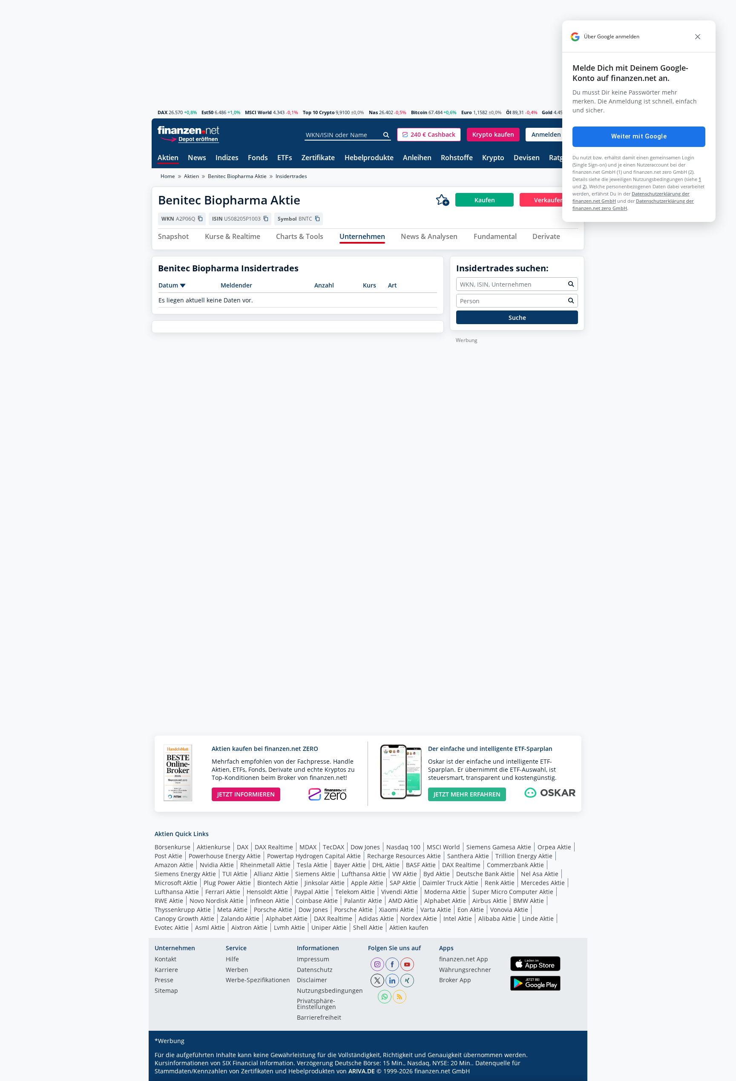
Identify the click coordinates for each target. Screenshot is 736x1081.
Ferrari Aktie (222, 892)
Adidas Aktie (376, 918)
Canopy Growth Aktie (184, 918)
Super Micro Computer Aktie (512, 892)
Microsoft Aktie (176, 883)
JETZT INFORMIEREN (246, 794)
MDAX (307, 847)
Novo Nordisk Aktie (217, 901)
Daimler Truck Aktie (450, 883)
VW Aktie (404, 874)
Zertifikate (318, 158)
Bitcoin (419, 112)
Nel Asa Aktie (539, 874)
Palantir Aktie (363, 901)
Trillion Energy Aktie (523, 856)
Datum (168, 285)
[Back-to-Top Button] (566, 1071)
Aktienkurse (213, 847)
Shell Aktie (368, 927)
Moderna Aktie (445, 892)
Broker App (455, 980)
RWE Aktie (169, 901)
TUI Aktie (234, 874)
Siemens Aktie (315, 874)
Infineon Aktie (269, 901)
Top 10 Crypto (319, 112)
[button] (429, 134)
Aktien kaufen (408, 927)
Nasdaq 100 (403, 847)
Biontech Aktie (277, 883)
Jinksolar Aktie (325, 883)
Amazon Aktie (174, 865)
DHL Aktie (386, 865)
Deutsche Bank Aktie (485, 874)
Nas (373, 112)
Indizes (227, 158)
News (197, 158)
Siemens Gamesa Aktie (498, 847)
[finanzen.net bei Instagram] (377, 964)
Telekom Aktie (355, 892)
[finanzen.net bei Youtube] (407, 964)
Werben (237, 970)
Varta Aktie (435, 910)
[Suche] (386, 135)
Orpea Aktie (554, 847)
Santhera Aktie (468, 856)
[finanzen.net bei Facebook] (392, 964)
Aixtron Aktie (249, 927)
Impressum (313, 959)
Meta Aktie (232, 910)
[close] (697, 36)
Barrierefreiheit (319, 1018)
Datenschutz (315, 970)
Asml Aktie (210, 927)
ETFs (284, 158)
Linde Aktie (538, 918)
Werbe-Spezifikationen (258, 980)
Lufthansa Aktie (364, 874)
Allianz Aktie (271, 874)
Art (392, 285)
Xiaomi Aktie (396, 910)
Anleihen (417, 158)
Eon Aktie (470, 910)
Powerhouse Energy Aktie (225, 856)
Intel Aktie (457, 918)
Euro (466, 112)
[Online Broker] (189, 138)
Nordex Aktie (418, 918)
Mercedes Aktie (543, 883)
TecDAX (333, 847)
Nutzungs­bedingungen (330, 991)
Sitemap (166, 991)
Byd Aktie (436, 874)
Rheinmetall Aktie (265, 865)
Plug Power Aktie (227, 883)
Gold (547, 112)
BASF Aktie (421, 865)
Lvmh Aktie (289, 927)
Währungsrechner (465, 970)
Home (168, 176)
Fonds (258, 158)
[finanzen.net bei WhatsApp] (384, 996)
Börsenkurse (172, 847)
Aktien (168, 158)
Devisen (527, 158)
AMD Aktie (403, 901)
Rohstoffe (457, 158)
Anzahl (324, 285)
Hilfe (232, 959)
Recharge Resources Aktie (404, 856)
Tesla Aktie (312, 865)
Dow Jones (365, 847)
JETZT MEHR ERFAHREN (467, 794)
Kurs (369, 285)
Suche (517, 317)
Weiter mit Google (639, 136)
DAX (162, 112)
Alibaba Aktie (497, 918)
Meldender (236, 285)
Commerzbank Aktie (515, 865)
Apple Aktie (367, 883)
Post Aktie (168, 856)
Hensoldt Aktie (267, 892)
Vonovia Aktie (509, 910)
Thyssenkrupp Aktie (183, 910)
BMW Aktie (528, 901)
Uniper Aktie (329, 927)
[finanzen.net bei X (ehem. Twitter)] (377, 980)
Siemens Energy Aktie (185, 874)
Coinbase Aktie (317, 901)
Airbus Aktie (489, 901)
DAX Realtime (274, 847)
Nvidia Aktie (217, 865)
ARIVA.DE (361, 1071)
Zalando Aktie (240, 918)
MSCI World (258, 112)
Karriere (166, 970)
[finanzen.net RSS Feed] (399, 996)
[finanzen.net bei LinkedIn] (392, 980)
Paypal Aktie (311, 892)
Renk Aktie (500, 883)
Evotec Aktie (172, 927)
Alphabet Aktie (445, 901)
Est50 (207, 112)
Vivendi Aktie (399, 892)
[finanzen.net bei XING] (407, 980)
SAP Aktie (403, 883)
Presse (164, 980)
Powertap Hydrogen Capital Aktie (314, 856)
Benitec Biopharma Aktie (237, 176)
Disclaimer (312, 980)
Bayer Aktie (350, 865)
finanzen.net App (463, 959)
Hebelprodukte (369, 158)
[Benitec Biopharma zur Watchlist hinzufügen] (442, 200)
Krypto (493, 158)
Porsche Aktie (273, 910)
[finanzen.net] (188, 130)
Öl (508, 112)
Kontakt (165, 959)
